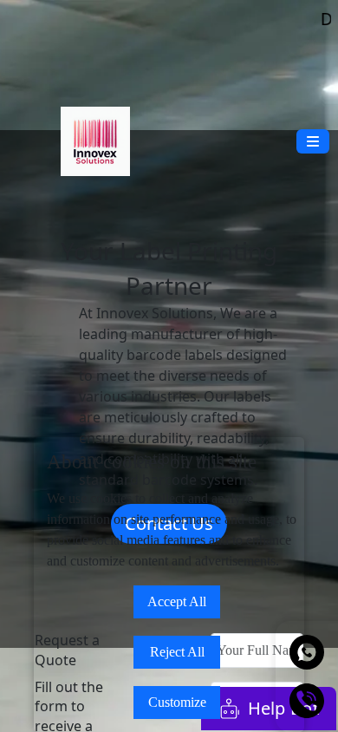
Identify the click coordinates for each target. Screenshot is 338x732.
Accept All (176, 601)
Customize (177, 702)
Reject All (177, 651)
